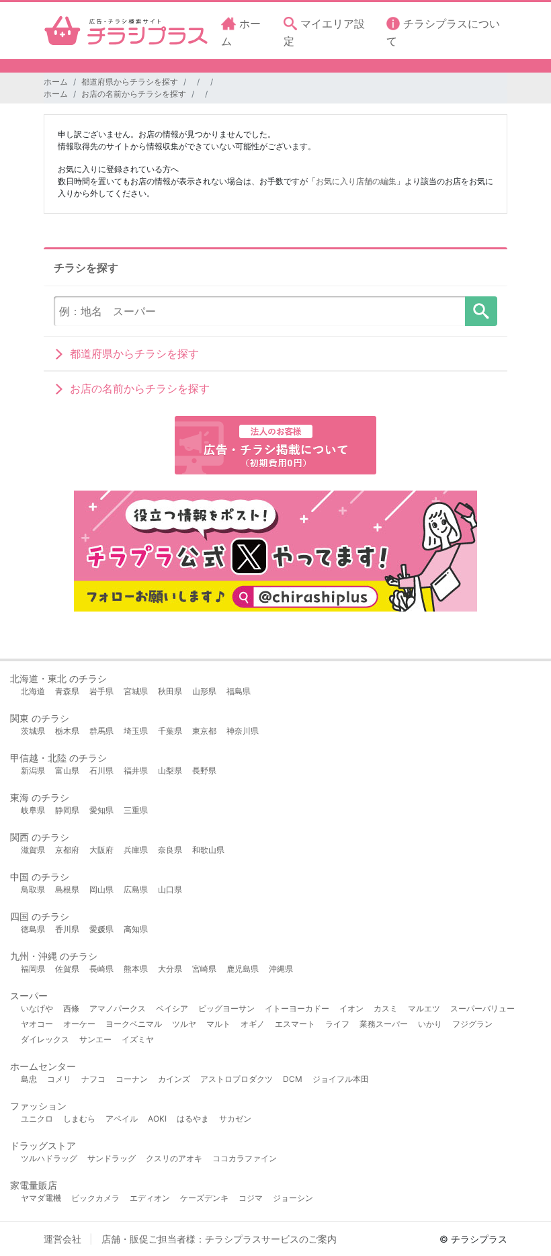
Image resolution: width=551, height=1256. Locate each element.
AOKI (157, 1119)
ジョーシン (293, 1198)
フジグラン (472, 1024)
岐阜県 (33, 810)
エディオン (150, 1198)
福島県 (238, 691)
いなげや (37, 1008)
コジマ (251, 1198)
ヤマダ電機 (41, 1198)
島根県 (67, 889)
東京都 (204, 731)
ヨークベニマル (133, 1024)
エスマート (295, 1024)
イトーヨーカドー (297, 1008)
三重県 (136, 810)
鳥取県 (33, 889)
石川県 (101, 770)
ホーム (56, 82)
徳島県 (33, 929)
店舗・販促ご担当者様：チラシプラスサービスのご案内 (219, 1239)
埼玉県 (136, 731)
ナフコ (93, 1079)
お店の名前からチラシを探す (133, 94)
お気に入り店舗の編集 (356, 181)
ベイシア (172, 1008)
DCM (292, 1079)
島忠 (29, 1079)
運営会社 (62, 1239)
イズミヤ (138, 1039)
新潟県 (33, 770)
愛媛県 (101, 929)
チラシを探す (481, 311)
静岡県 (67, 810)
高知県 (136, 929)
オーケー (79, 1024)
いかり (430, 1024)
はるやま (193, 1119)
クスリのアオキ (174, 1158)
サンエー (95, 1039)
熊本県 (136, 969)
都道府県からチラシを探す (129, 82)
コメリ (59, 1079)
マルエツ (424, 1008)
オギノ (253, 1024)
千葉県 (170, 731)
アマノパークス (117, 1008)
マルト (218, 1024)
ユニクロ (37, 1119)
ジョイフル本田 (340, 1079)
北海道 (33, 691)
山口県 (170, 889)
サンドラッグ (111, 1158)
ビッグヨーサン (226, 1008)
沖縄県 (281, 969)
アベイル (121, 1119)
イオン (351, 1008)
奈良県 (170, 850)
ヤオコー (37, 1024)
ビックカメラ (95, 1198)
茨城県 (33, 731)
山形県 (204, 691)
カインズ (174, 1079)
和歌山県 (208, 850)
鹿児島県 (242, 969)
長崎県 (101, 969)
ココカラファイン (244, 1158)
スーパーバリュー (482, 1008)
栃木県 (67, 731)
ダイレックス (45, 1039)
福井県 (136, 770)
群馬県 (101, 731)
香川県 (67, 929)
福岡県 (33, 969)
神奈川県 (242, 731)
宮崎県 (204, 969)
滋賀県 (33, 850)
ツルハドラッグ (49, 1158)
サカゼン (235, 1119)
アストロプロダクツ (236, 1079)
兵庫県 (136, 850)
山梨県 (170, 770)
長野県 (204, 770)
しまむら (79, 1119)
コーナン (132, 1079)
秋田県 (170, 691)
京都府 (67, 850)
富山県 (67, 770)
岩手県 (101, 691)
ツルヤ (184, 1024)
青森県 (67, 691)
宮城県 (136, 691)
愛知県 (101, 810)
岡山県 (101, 889)
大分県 (170, 969)
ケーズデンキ (204, 1198)
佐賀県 (67, 969)
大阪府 (101, 850)
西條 (71, 1008)
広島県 (136, 889)
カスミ (386, 1008)
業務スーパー (383, 1024)
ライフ (337, 1024)
